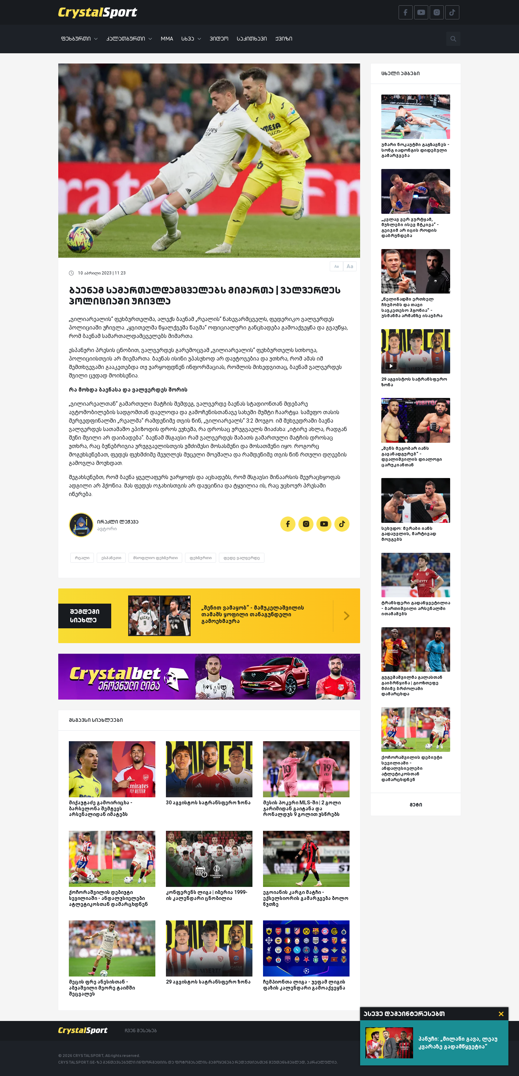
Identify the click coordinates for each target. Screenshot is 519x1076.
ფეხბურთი (76, 38)
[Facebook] (288, 524)
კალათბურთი (125, 38)
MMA (167, 38)
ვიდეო (219, 38)
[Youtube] (324, 524)
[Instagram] (306, 524)
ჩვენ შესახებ (141, 1030)
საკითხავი (252, 38)
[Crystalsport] (97, 12)
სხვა (187, 38)
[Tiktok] (342, 524)
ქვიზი (283, 38)
